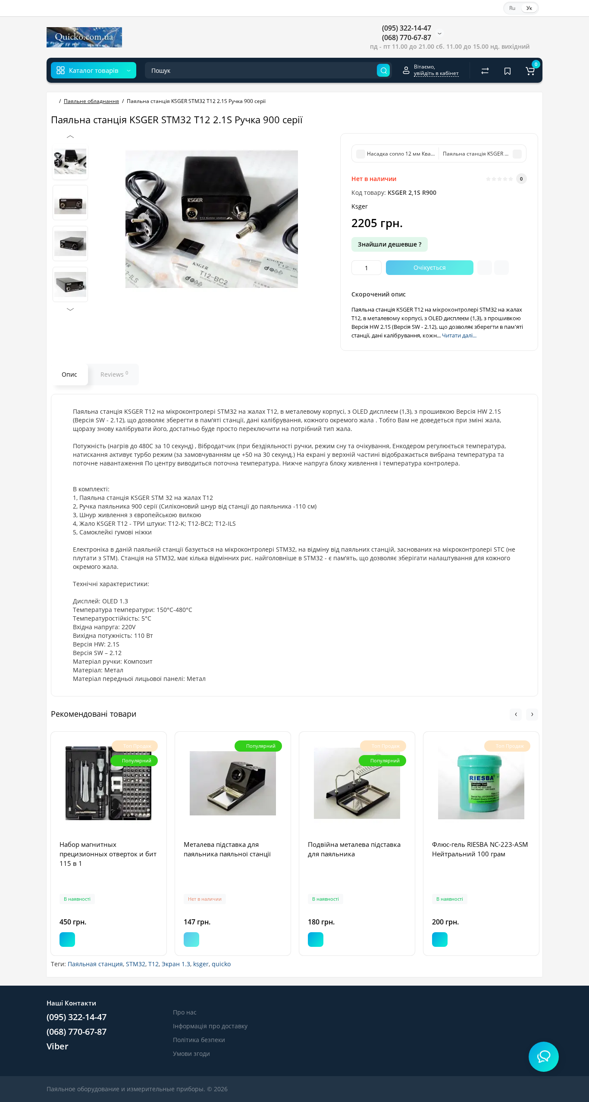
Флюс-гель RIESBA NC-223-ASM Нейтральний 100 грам (480, 849)
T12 (153, 964)
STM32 (135, 964)
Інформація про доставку (210, 1026)
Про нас (185, 1012)
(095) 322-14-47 (405, 28)
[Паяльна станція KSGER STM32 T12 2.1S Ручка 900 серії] (70, 161)
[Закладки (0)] (507, 70)
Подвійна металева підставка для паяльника (354, 849)
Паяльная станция (95, 964)
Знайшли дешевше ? (389, 244)
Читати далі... (459, 335)
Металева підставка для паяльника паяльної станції (227, 849)
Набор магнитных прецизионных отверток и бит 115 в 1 (108, 854)
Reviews (114, 374)
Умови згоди (191, 1053)
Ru (512, 8)
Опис (69, 374)
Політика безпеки (199, 1040)
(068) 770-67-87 (405, 37)
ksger (201, 964)
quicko (221, 964)
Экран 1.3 (176, 964)
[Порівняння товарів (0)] (485, 70)
